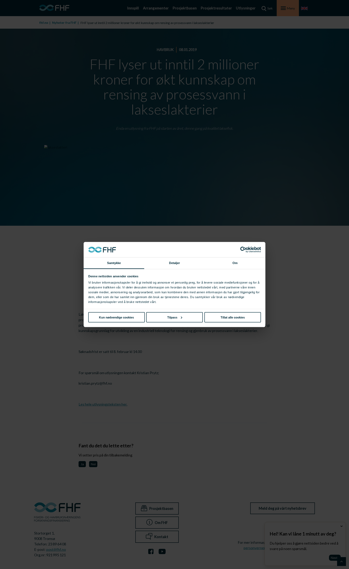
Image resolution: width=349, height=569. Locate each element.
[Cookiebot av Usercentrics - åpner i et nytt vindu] (243, 250)
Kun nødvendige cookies (116, 317)
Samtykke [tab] (114, 263)
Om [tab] (235, 263)
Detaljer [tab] (174, 263)
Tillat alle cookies (233, 317)
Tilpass (172, 317)
